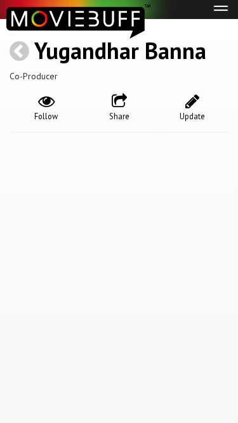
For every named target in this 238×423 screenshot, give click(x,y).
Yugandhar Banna (120, 50)
